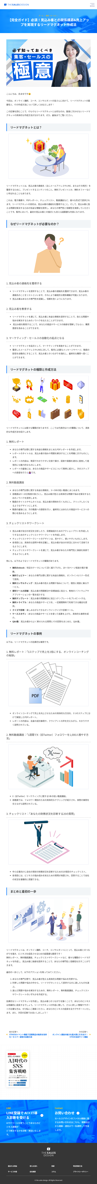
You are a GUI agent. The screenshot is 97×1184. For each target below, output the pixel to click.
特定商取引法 (77, 1166)
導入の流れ (33, 1166)
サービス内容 (12, 1171)
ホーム (41, 16)
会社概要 (33, 1171)
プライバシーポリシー (80, 1171)
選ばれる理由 (12, 1166)
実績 (52, 1166)
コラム (53, 1171)
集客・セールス (51, 16)
